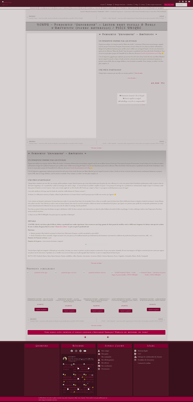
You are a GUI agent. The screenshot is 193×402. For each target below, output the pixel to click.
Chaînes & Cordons (94, 8)
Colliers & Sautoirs (47, 8)
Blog (136, 4)
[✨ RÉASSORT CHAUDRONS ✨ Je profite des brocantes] (78, 389)
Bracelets (74, 8)
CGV (143, 105)
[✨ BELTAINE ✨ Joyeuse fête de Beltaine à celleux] (89, 389)
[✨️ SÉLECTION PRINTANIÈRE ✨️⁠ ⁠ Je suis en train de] (68, 379)
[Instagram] (179, 1)
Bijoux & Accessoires (91, 11)
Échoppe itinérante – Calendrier (124, 4)
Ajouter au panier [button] (41, 309)
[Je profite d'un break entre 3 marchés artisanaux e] (89, 368)
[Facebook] (183, 1)
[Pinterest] (186, 1)
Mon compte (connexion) (154, 4)
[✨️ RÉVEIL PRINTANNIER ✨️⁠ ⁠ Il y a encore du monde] (89, 379)
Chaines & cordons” (61, 227)
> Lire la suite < (132, 78)
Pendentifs (34, 8)
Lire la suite (138, 73)
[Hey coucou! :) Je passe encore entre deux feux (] (78, 368)
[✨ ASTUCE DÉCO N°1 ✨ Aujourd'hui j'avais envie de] (78, 379)
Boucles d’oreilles (62, 8)
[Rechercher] (189, 4)
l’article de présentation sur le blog (151, 53)
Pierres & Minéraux (109, 8)
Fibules (82, 8)
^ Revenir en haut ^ (96, 148)
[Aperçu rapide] (34, 309)
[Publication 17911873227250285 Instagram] (68, 368)
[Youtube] (189, 1)
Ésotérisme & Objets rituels (128, 8)
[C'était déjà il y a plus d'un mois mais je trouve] (68, 389)
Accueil (102, 4)
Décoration (143, 8)
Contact (143, 4)
